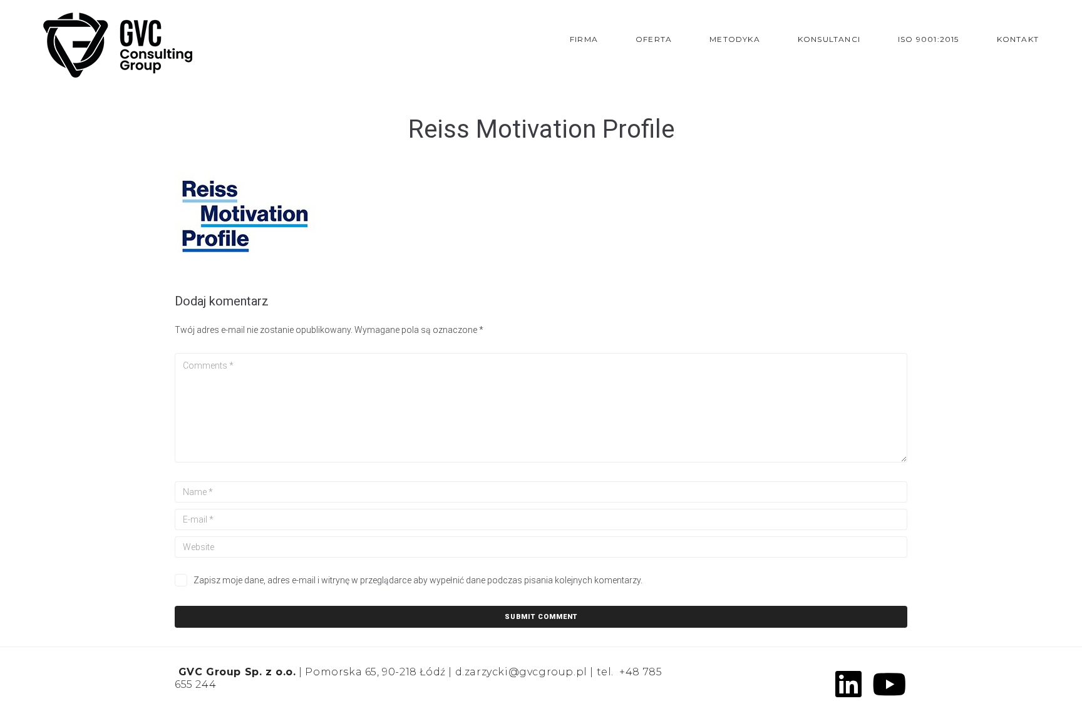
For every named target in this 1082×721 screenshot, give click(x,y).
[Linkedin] (848, 684)
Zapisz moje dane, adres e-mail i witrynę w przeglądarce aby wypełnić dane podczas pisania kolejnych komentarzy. (417, 580)
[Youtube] (889, 684)
